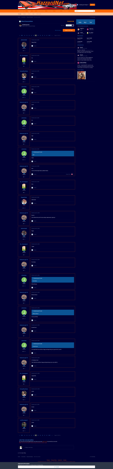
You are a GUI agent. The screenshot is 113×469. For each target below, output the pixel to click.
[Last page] (52, 35)
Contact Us (60, 460)
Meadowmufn (26, 24)
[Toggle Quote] (33, 152)
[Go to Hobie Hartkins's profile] (88, 29)
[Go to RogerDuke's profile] (24, 202)
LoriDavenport (24, 420)
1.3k (24, 50)
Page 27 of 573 (57, 35)
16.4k (24, 208)
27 (35, 35)
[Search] (93, 11)
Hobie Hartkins (92, 28)
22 (24, 35)
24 (29, 35)
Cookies (64, 460)
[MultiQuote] (32, 46)
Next (50, 35)
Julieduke (23, 86)
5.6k (24, 81)
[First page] (19, 35)
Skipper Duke (68, 174)
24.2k (24, 97)
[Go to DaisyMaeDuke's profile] (24, 75)
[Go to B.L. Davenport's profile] (24, 60)
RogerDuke (24, 197)
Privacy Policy (54, 460)
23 (26, 35)
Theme (48, 460)
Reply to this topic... (29, 447)
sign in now (45, 441)
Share (63, 25)
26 (33, 35)
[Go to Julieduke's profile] (24, 91)
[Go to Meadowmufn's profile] (20, 25)
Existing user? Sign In (83, 4)
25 (31, 35)
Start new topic (58, 30)
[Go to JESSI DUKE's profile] (24, 44)
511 (24, 144)
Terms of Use (33, 464)
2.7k (24, 430)
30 (42, 35)
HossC (81, 32)
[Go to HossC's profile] (79, 33)
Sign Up (92, 4)
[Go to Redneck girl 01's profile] (24, 107)
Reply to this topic (69, 30)
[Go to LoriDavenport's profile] (24, 424)
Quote (35, 45)
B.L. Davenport (24, 55)
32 (46, 35)
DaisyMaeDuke (24, 71)
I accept (57, 466)
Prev (22, 35)
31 (44, 35)
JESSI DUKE (24, 40)
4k (24, 66)
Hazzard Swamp (32, 25)
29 (40, 35)
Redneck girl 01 (24, 102)
